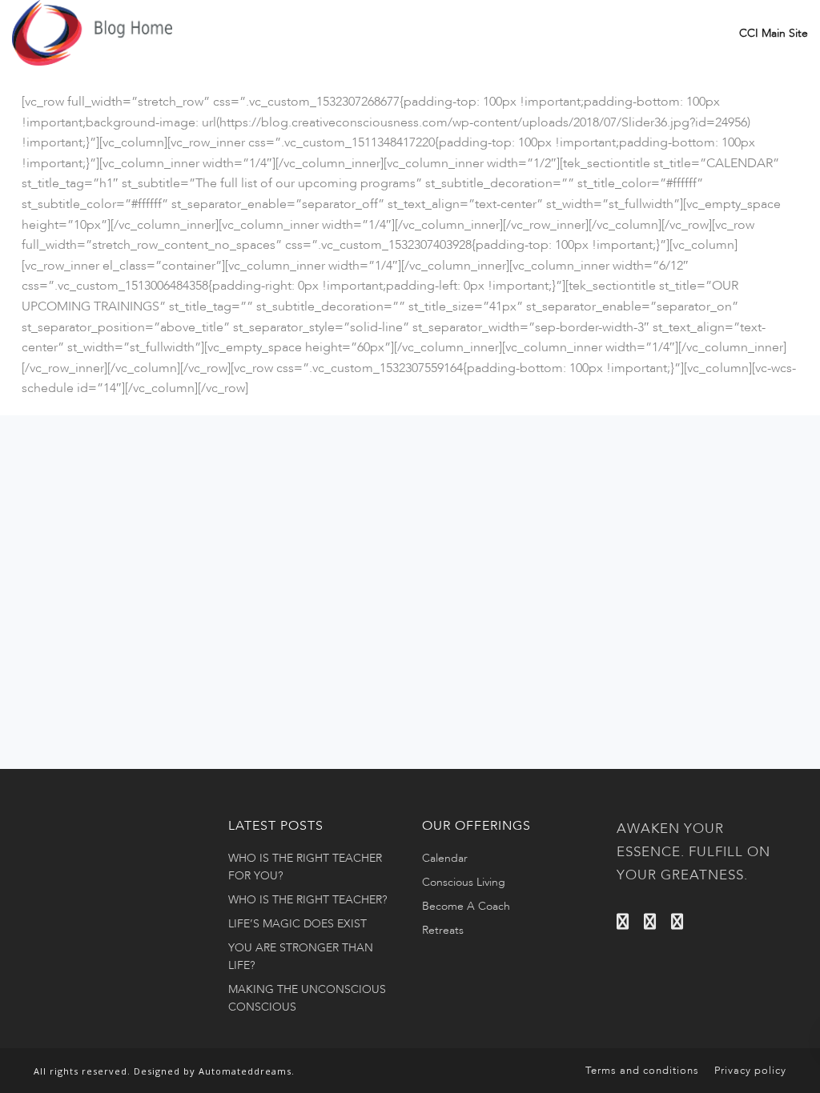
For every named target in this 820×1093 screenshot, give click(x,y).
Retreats (443, 930)
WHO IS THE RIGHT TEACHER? (307, 899)
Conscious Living (463, 882)
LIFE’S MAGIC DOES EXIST (297, 923)
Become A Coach (466, 906)
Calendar (445, 858)
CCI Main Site (773, 33)
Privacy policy (750, 1070)
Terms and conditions (642, 1070)
